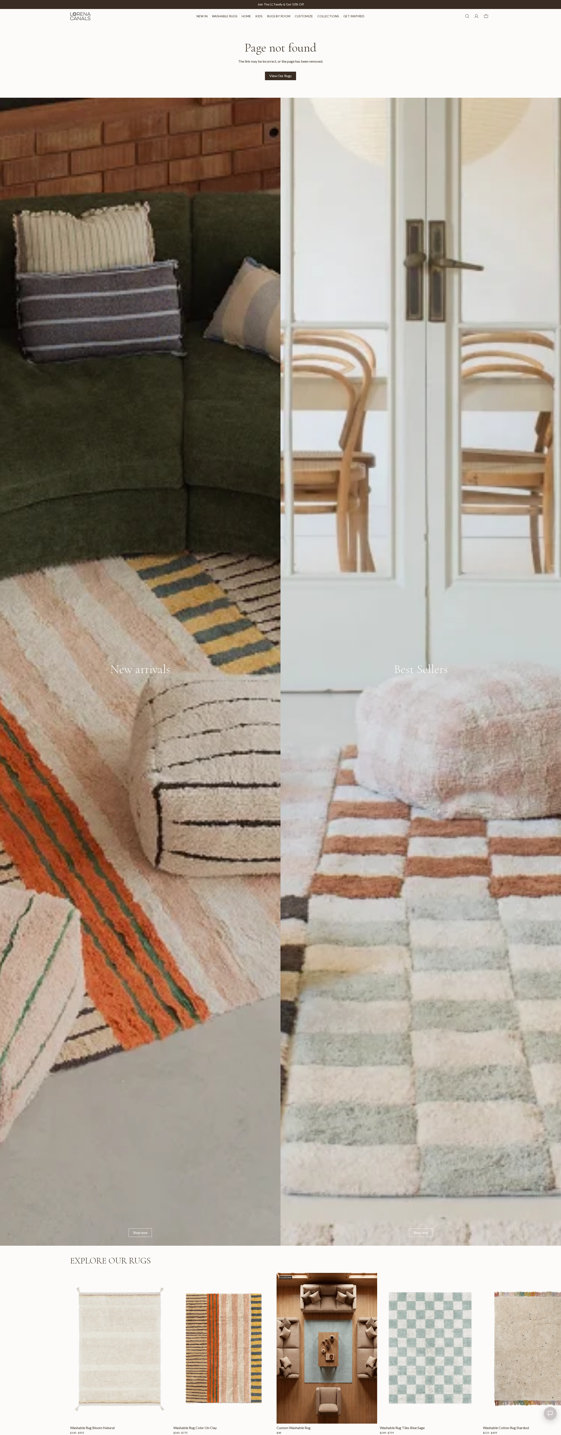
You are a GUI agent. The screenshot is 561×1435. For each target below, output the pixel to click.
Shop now (140, 1232)
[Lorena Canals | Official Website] (80, 16)
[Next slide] (486, 1354)
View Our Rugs (280, 76)
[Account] (476, 16)
